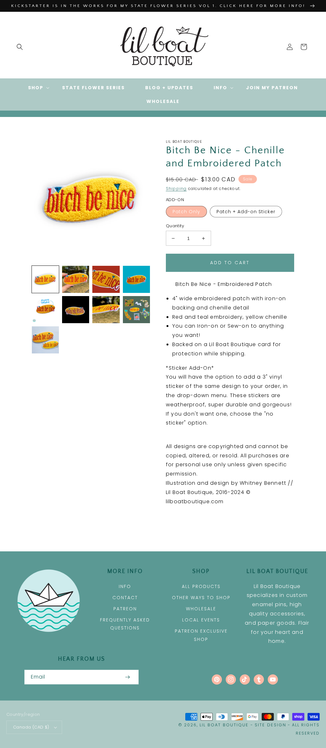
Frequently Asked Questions (125, 624)
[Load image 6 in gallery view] (45, 309)
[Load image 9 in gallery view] (136, 309)
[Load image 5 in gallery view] (136, 279)
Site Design (270, 725)
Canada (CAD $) (31, 727)
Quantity (175, 226)
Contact (125, 597)
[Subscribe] (127, 677)
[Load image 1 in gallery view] (45, 279)
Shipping (176, 188)
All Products (201, 586)
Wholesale (201, 609)
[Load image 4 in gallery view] (105, 279)
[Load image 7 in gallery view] (75, 309)
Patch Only (186, 211)
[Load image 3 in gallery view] (75, 279)
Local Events (201, 620)
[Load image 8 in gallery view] (105, 309)
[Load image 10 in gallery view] (45, 339)
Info (125, 586)
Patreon (125, 609)
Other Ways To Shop (201, 597)
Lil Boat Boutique (224, 725)
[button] (20, 47)
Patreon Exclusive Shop (201, 635)
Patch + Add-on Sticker (245, 211)
